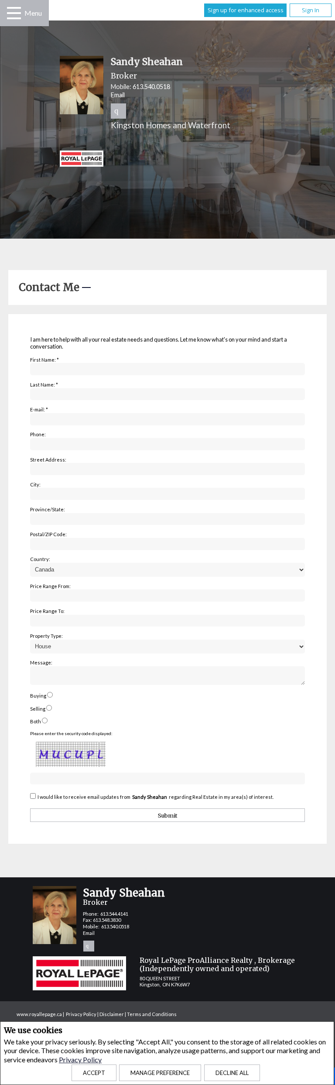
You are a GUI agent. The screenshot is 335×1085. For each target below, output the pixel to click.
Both (35, 721)
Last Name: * (44, 384)
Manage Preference (160, 1072)
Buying (38, 695)
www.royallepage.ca (39, 1014)
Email (118, 95)
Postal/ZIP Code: (48, 534)
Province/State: (47, 509)
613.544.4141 (114, 914)
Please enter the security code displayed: (71, 733)
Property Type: (46, 636)
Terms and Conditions (152, 1014)
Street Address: (48, 459)
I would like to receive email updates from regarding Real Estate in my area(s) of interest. (155, 797)
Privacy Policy (80, 1059)
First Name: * (44, 360)
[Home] (194, 159)
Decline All (232, 1072)
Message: (41, 662)
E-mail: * (39, 409)
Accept (94, 1072)
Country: (40, 559)
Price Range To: (47, 611)
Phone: (38, 434)
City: (35, 484)
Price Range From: (50, 586)
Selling (37, 709)
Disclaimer (111, 1014)
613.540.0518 (151, 86)
